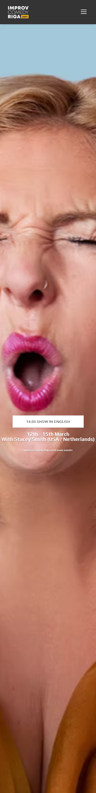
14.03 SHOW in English (48, 421)
